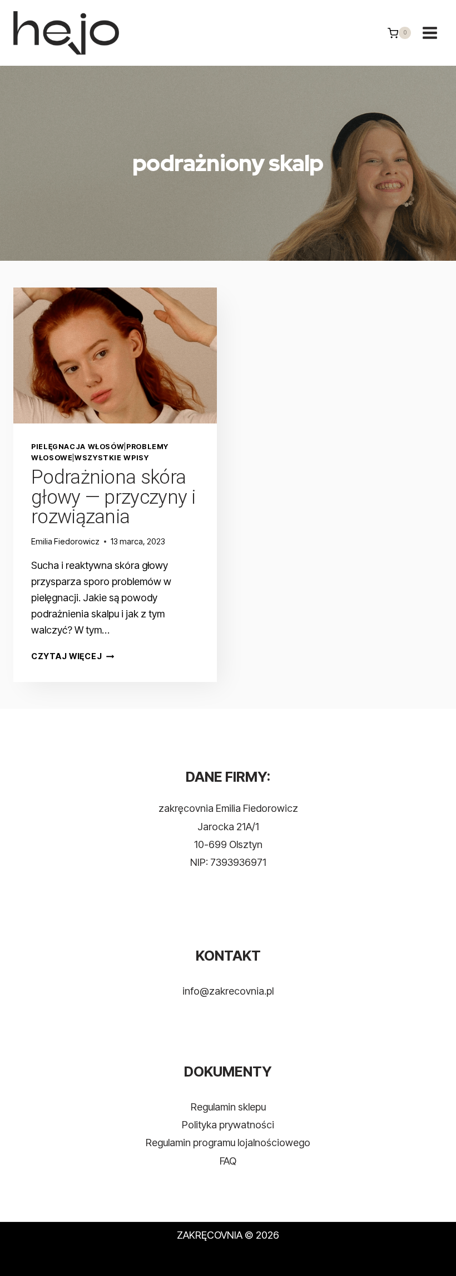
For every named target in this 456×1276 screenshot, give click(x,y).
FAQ (228, 1161)
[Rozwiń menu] (430, 33)
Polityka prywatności (228, 1125)
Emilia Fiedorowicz (65, 541)
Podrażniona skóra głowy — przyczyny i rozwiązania (113, 497)
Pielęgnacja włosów (77, 446)
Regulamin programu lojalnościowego (228, 1142)
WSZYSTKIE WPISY (111, 458)
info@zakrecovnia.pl (228, 991)
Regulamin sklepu (228, 1107)
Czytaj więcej (72, 656)
